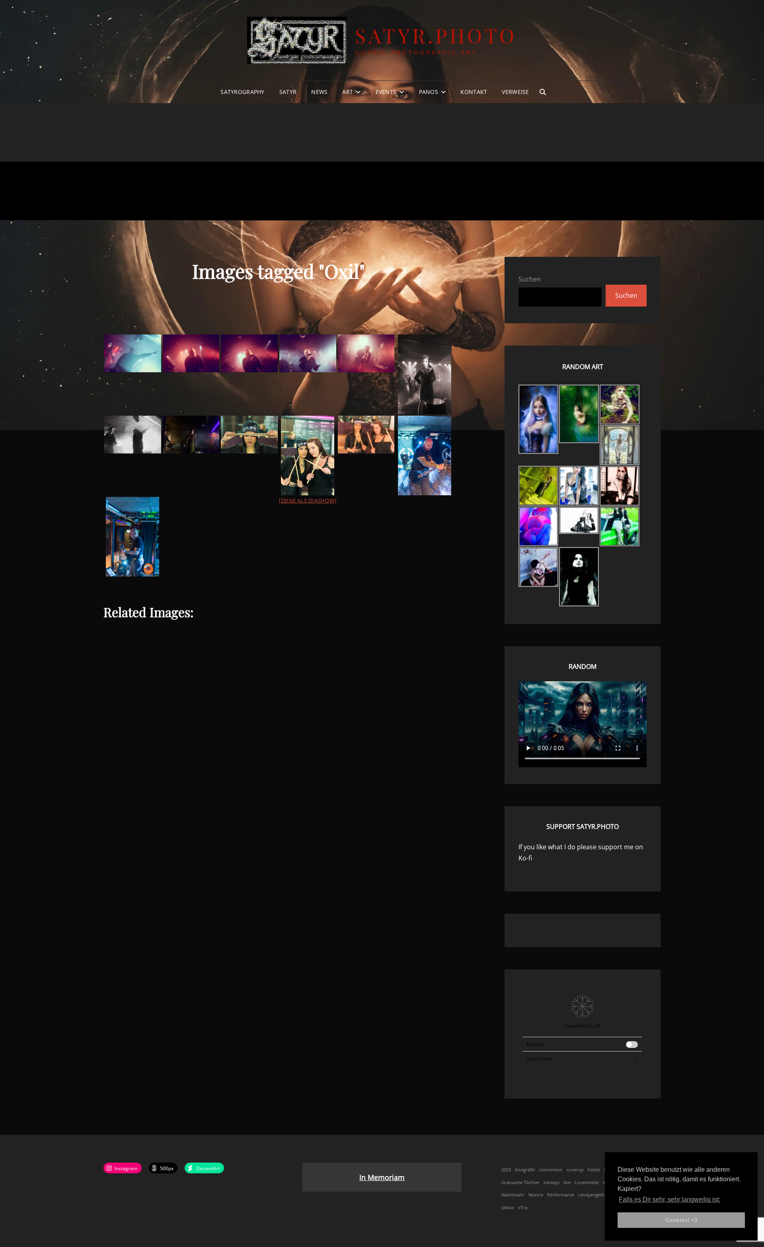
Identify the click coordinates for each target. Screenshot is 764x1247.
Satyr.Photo (436, 35)
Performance (560, 1195)
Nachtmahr (512, 1195)
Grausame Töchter (520, 1182)
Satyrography (242, 92)
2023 (506, 1170)
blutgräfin (525, 1170)
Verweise (515, 92)
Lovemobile (587, 1182)
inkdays (551, 1182)
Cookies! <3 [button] (681, 1220)
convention (551, 1170)
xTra (522, 1207)
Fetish (594, 1170)
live (567, 1182)
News (319, 92)
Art (347, 92)
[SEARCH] (543, 92)
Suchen (529, 279)
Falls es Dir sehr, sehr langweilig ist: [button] (669, 1199)
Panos (428, 92)
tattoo (507, 1207)
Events (386, 92)
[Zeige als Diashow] (307, 500)
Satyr (287, 92)
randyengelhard (595, 1195)
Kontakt (473, 92)
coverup (575, 1170)
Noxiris (535, 1195)
